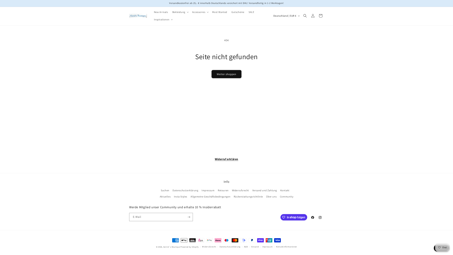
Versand (255, 246)
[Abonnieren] (189, 217)
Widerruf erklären (226, 159)
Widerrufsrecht (240, 190)
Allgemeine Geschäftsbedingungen (211, 196)
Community (286, 196)
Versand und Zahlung (264, 190)
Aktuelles (165, 196)
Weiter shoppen (226, 74)
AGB (246, 246)
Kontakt (284, 190)
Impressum (208, 190)
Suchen (165, 190)
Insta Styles (180, 196)
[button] (180, 12)
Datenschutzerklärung (185, 190)
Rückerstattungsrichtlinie (248, 196)
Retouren (223, 190)
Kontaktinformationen (286, 246)
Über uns (271, 196)
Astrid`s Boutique (171, 247)
